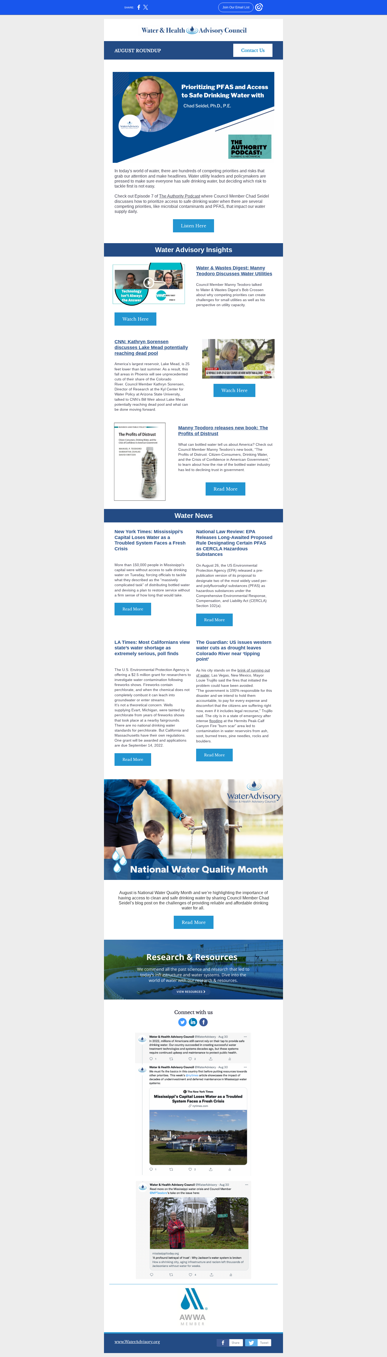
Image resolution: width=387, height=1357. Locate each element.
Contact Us (253, 50)
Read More (225, 489)
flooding (215, 721)
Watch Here (135, 319)
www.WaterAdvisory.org (137, 1341)
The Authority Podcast (179, 196)
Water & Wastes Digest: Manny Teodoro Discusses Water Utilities (234, 270)
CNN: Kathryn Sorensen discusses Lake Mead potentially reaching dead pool (151, 347)
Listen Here (193, 225)
